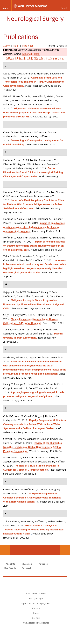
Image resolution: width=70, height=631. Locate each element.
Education (26, 564)
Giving (36, 613)
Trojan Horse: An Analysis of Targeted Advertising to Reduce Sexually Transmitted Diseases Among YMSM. (33, 529)
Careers (36, 608)
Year (30, 45)
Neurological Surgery (35, 19)
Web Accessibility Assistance (36, 622)
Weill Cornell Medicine (35, 582)
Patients (43, 564)
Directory (36, 618)
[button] (64, 5)
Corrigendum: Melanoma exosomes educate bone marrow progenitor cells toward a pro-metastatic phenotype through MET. (34, 112)
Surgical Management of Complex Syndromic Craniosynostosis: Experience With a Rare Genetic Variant (32, 497)
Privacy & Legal (36, 598)
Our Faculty (10, 568)
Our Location (5, 550)
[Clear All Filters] (31, 53)
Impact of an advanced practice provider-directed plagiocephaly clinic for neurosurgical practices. (34, 227)
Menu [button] (5, 8)
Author (7, 45)
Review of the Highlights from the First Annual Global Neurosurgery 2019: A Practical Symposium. (32, 447)
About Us (10, 564)
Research (27, 568)
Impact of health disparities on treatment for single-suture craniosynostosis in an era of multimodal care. (34, 245)
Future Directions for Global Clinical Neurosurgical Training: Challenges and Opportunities (33, 172)
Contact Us (65, 550)
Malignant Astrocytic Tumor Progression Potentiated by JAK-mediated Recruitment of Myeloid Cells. (33, 304)
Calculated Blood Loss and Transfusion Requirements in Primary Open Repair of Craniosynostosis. (33, 81)
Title (15, 45)
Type (24, 45)
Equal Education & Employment (35, 603)
